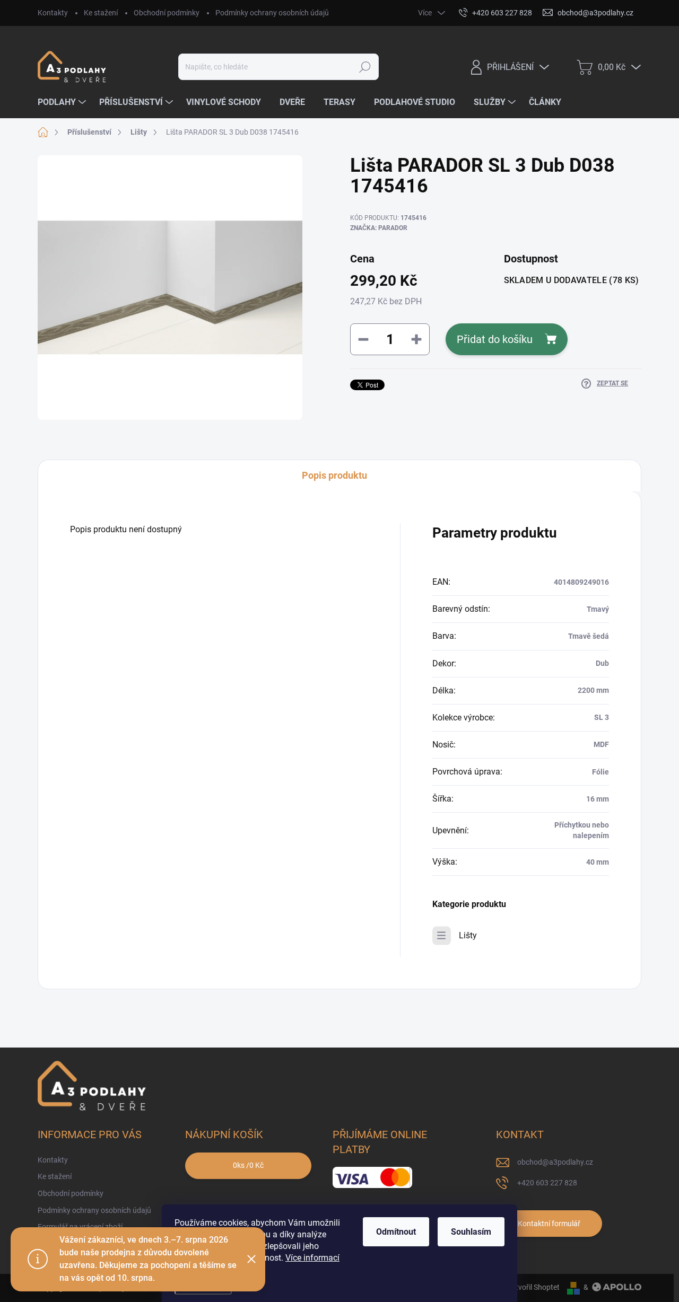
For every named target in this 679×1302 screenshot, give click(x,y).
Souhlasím (471, 1232)
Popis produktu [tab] (334, 475)
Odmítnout (396, 1232)
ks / (248, 1165)
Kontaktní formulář (549, 1223)
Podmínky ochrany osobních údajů (272, 12)
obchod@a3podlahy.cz (555, 1162)
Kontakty (53, 12)
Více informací (312, 1258)
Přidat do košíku (495, 339)
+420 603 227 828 (547, 1182)
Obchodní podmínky (166, 12)
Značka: (378, 228)
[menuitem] (63, 102)
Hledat (365, 67)
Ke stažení (101, 12)
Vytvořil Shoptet (533, 1287)
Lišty (468, 935)
